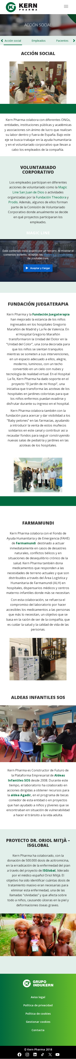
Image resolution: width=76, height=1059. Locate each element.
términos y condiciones (58, 254)
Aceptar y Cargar (40, 268)
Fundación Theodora (51, 197)
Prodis (13, 202)
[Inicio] (21, 7)
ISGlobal (49, 870)
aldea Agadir (21, 795)
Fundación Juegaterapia (51, 314)
